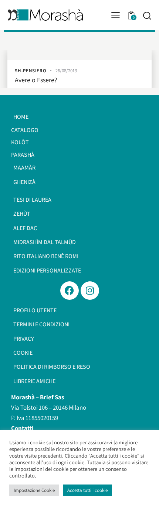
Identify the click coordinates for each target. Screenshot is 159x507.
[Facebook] (69, 290)
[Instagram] (90, 290)
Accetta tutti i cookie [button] (87, 490)
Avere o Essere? (36, 80)
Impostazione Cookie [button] (34, 490)
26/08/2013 (66, 70)
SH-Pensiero (31, 70)
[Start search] (147, 15)
